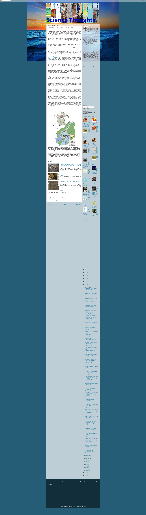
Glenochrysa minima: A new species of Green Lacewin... (91, 308)
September (87, 458)
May (86, 464)
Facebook (63, 192)
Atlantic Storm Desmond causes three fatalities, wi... (91, 402)
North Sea (52, 200)
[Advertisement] (90, 86)
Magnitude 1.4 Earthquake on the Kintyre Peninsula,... (91, 448)
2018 (86, 281)
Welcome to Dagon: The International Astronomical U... (91, 350)
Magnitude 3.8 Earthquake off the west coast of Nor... (91, 379)
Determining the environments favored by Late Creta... (90, 386)
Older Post (78, 204)
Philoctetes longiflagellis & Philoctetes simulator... (90, 451)
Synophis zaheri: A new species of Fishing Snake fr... (91, 345)
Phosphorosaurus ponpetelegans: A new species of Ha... (91, 355)
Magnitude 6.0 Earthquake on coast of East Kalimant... (91, 325)
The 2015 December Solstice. (90, 327)
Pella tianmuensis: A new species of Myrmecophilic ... (91, 334)
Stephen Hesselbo (64, 50)
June (86, 463)
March (86, 467)
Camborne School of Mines (75, 50)
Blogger (84, 506)
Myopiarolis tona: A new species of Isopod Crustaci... (91, 332)
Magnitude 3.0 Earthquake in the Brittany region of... (91, 343)
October (87, 457)
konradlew (77, 506)
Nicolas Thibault (51, 58)
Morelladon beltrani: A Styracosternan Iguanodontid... (91, 339)
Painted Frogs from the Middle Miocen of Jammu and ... (90, 320)
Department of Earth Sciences (67, 56)
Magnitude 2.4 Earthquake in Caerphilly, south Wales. (90, 360)
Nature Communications (66, 47)
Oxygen (56, 200)
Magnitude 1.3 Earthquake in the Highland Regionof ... (91, 289)
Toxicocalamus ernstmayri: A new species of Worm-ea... (91, 414)
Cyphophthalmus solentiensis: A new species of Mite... (91, 410)
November (87, 455)
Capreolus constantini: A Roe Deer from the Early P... (91, 372)
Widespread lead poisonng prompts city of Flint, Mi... (91, 313)
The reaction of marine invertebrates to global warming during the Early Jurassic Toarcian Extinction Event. (70, 166)
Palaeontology (67, 200)
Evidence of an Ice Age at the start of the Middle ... (91, 374)
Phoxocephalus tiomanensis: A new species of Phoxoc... (91, 377)
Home (64, 204)
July (86, 461)
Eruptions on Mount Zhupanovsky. (91, 390)
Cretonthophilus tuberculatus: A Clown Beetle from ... (90, 369)
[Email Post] (62, 197)
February (87, 469)
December (87, 287)
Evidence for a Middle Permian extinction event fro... (90, 357)
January (87, 470)
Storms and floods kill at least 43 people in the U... (91, 291)
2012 (86, 475)
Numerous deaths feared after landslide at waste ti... (90, 318)
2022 (86, 275)
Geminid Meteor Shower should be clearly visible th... (91, 405)
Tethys (71, 200)
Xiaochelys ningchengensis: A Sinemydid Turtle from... (90, 422)
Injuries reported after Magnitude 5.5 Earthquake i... (91, 412)
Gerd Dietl (68, 54)
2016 (86, 284)
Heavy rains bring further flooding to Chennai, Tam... (91, 443)
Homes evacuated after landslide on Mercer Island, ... (91, 384)
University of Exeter (73, 51)
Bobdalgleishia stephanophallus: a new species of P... (91, 296)
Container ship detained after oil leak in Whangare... (91, 441)
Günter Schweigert (54, 57)
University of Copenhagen (55, 50)
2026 (86, 269)
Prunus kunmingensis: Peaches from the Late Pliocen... (91, 316)
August (86, 460)
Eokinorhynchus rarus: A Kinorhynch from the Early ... (91, 453)
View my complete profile (87, 61)
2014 (86, 472)
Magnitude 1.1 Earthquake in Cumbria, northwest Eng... (90, 429)
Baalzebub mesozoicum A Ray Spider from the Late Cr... (90, 301)
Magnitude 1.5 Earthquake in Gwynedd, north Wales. (90, 306)
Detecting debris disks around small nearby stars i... (91, 393)
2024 (86, 272)
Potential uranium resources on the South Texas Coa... (91, 417)
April (86, 466)
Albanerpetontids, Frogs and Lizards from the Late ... (91, 439)
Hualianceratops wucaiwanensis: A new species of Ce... (91, 303)
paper (51, 47)
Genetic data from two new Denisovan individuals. (90, 431)
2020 (86, 278)
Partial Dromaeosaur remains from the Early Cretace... (91, 389)
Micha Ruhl (57, 56)
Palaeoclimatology (61, 200)
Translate (91, 108)
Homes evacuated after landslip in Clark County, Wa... (91, 362)
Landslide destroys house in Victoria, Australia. (90, 400)
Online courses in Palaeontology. (89, 66)
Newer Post (50, 204)
